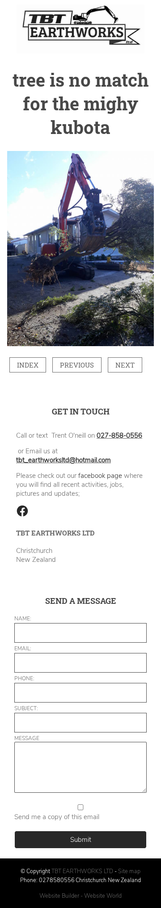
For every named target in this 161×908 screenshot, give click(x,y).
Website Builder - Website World (80, 896)
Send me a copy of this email (56, 816)
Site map (129, 871)
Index (27, 364)
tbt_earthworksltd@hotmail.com (63, 460)
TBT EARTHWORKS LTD (82, 871)
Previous (77, 364)
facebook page (100, 475)
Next (125, 364)
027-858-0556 (119, 435)
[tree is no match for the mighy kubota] (80, 343)
